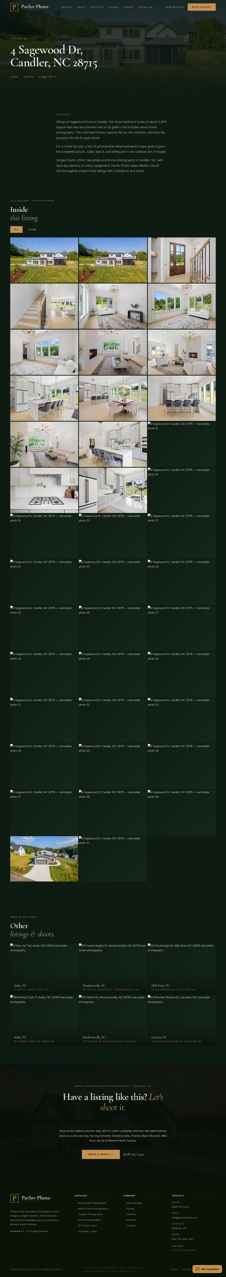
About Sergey (134, 1202)
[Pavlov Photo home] (29, 7)
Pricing (128, 7)
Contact (131, 1225)
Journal (113, 7)
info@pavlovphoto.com (184, 1217)
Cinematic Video (87, 1231)
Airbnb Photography (89, 1219)
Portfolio (96, 7)
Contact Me (145, 7)
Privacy (174, 1269)
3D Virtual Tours (87, 1225)
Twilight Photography (90, 1214)
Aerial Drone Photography (93, 1208)
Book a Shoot (201, 7)
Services (67, 7)
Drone (32, 229)
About (81, 7)
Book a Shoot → (101, 1154)
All (16, 229)
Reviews (131, 1219)
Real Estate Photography (92, 1202)
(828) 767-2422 (175, 7)
